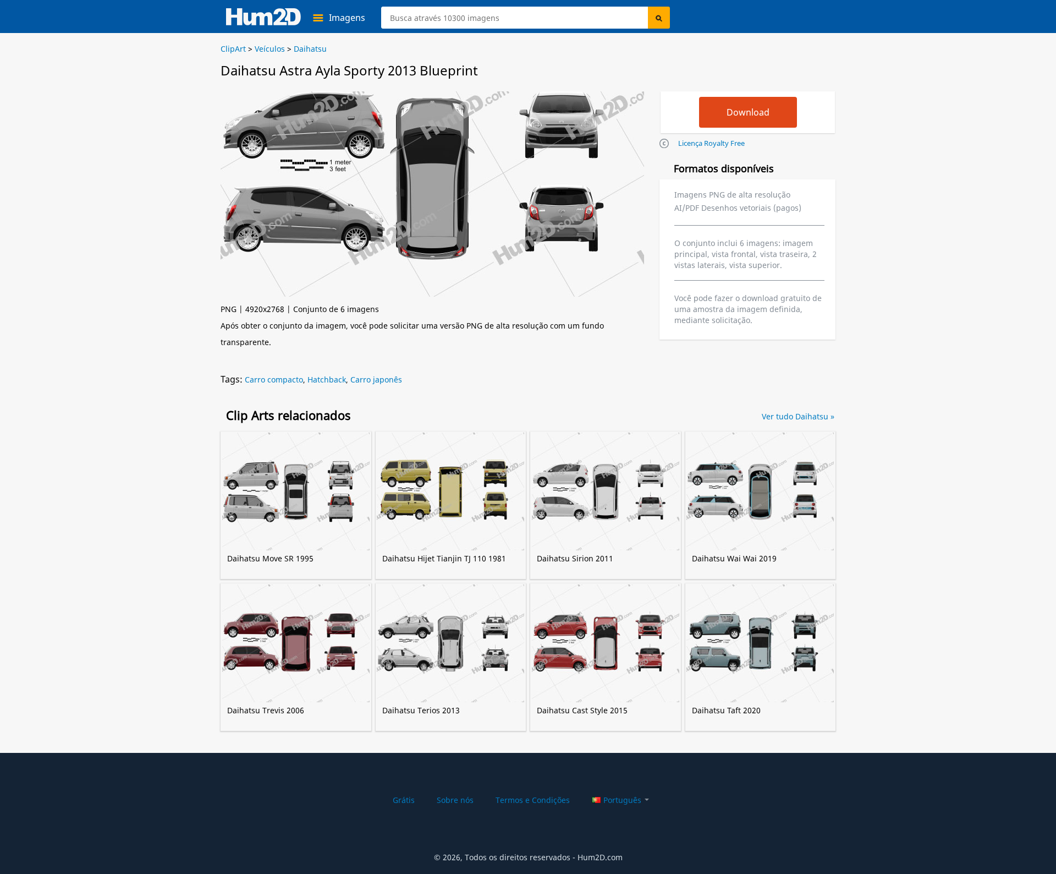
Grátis (404, 800)
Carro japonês (376, 379)
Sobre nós (455, 800)
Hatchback (326, 379)
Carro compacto (274, 379)
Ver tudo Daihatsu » (798, 416)
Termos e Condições (533, 800)
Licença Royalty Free (711, 143)
